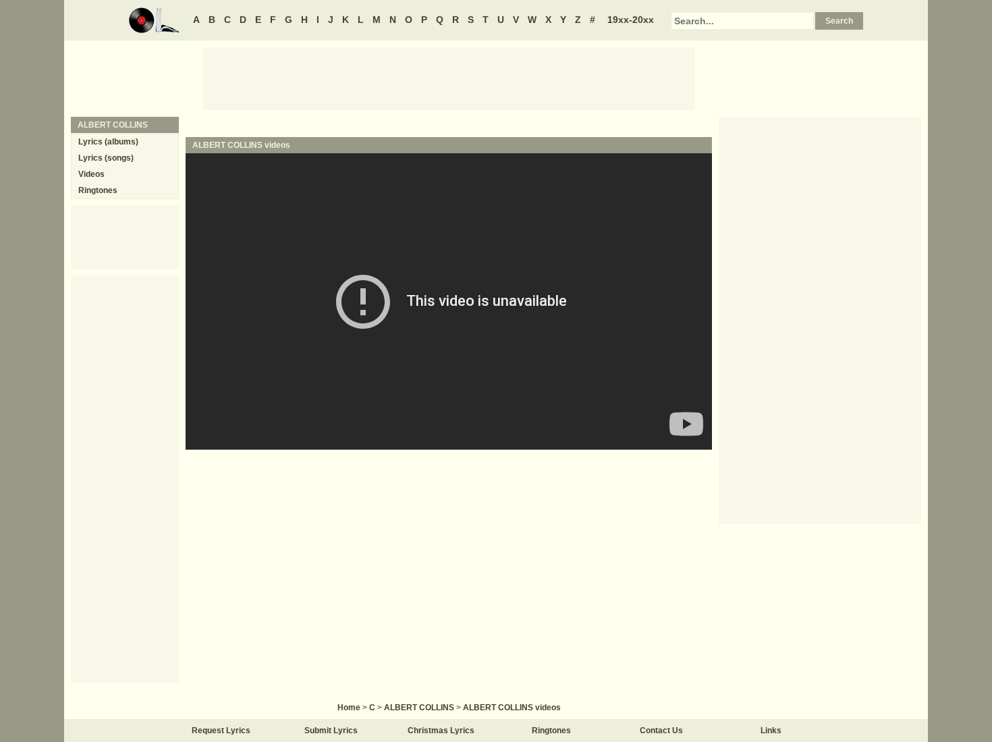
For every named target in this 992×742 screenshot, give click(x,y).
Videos (91, 174)
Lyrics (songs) (106, 158)
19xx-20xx (630, 19)
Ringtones (97, 190)
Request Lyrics (221, 730)
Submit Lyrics (331, 730)
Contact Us (661, 730)
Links (771, 730)
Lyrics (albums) (108, 142)
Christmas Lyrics (441, 730)
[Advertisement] (448, 77)
